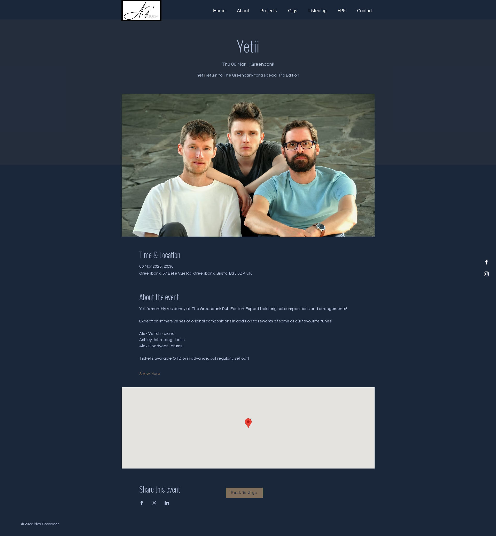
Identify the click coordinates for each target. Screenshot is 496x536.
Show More (149, 374)
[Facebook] (486, 262)
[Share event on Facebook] (141, 503)
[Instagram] (486, 274)
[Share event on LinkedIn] (167, 503)
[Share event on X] (154, 503)
